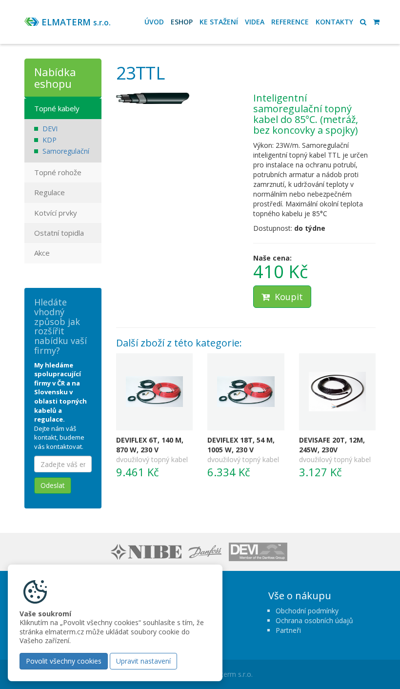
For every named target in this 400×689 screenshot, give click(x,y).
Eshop (182, 21)
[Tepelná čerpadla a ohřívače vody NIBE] (147, 551)
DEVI (50, 128)
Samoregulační (65, 151)
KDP (49, 139)
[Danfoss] (206, 551)
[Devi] (259, 551)
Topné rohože (57, 172)
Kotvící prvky (55, 213)
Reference (290, 21)
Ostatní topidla (59, 233)
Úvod (154, 21)
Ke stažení (219, 21)
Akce (42, 253)
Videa (254, 21)
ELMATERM (76, 22)
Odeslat (52, 485)
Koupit (287, 297)
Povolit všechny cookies (63, 661)
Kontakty (334, 21)
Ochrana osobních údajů (314, 620)
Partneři (288, 630)
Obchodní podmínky (307, 610)
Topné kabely (57, 108)
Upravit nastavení (143, 661)
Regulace (49, 192)
